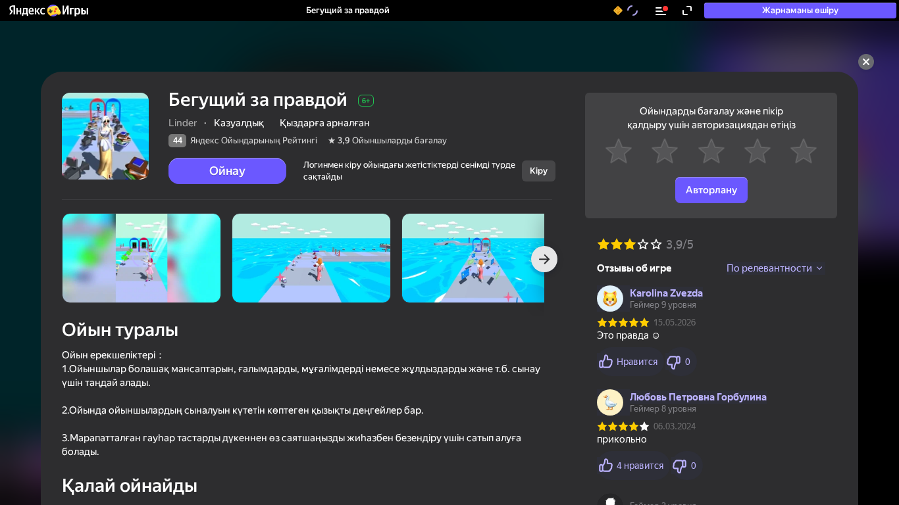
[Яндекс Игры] (48, 10)
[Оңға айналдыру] (544, 259)
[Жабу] (866, 62)
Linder (182, 123)
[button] (48, 10)
